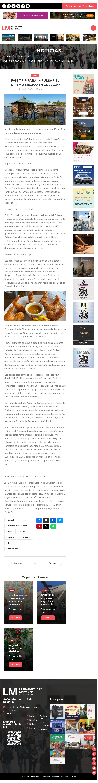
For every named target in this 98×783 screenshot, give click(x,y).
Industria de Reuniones (17, 525)
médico (11, 531)
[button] (39, 520)
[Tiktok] (23, 6)
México (35, 75)
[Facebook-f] (4, 6)
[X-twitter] (18, 6)
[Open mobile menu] (93, 28)
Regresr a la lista (35, 563)
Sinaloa (11, 537)
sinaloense (25, 537)
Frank (39, 89)
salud (22, 531)
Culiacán (11, 520)
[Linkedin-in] (13, 6)
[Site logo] (13, 27)
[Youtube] (28, 6)
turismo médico (14, 548)
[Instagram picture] (57, 711)
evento (24, 520)
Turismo (11, 543)
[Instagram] (9, 6)
